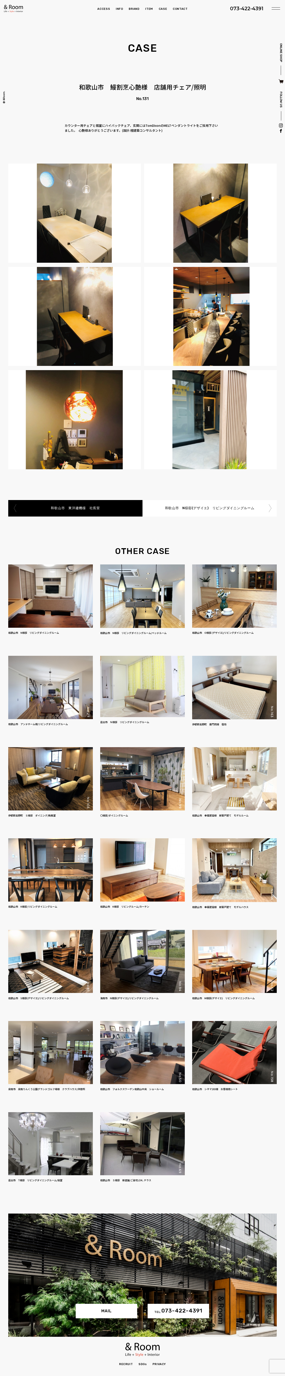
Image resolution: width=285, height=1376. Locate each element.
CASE (163, 8)
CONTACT (180, 8)
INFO (119, 8)
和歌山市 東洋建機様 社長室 (75, 508)
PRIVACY (159, 1364)
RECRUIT (126, 1364)
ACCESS (103, 8)
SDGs (142, 1364)
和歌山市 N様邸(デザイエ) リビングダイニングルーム (209, 508)
